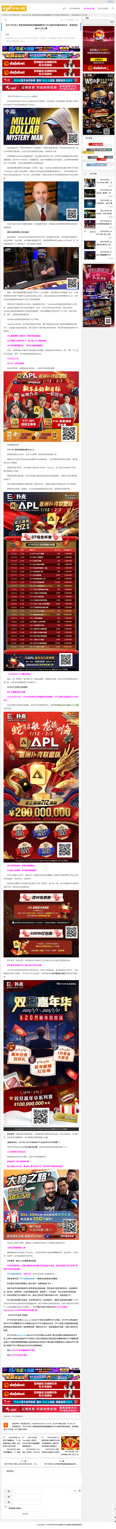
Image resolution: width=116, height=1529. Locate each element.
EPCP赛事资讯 (75, 8)
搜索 (87, 18)
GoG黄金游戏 (105, 144)
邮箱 (8, 1497)
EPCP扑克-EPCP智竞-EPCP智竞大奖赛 (61, 1525)
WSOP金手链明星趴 (92, 150)
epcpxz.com (21, 1335)
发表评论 (70, 20)
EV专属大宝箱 (97, 155)
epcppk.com (27, 1320)
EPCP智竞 (58, 1424)
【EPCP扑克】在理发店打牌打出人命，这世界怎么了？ (104, 244)
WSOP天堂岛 (106, 161)
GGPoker (96, 143)
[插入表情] (72, 1491)
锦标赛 (100, 147)
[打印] (62, 19)
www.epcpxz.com (25, 96)
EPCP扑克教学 (103, 8)
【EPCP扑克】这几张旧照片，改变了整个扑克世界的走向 (104, 203)
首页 (64, 8)
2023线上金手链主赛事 (98, 163)
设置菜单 (110, 2)
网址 (7, 1502)
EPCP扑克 (89, 157)
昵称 (8, 1491)
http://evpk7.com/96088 (13, 1310)
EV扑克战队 (107, 152)
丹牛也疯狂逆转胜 (27, 1279)
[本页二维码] (113, 1521)
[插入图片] (77, 1491)
